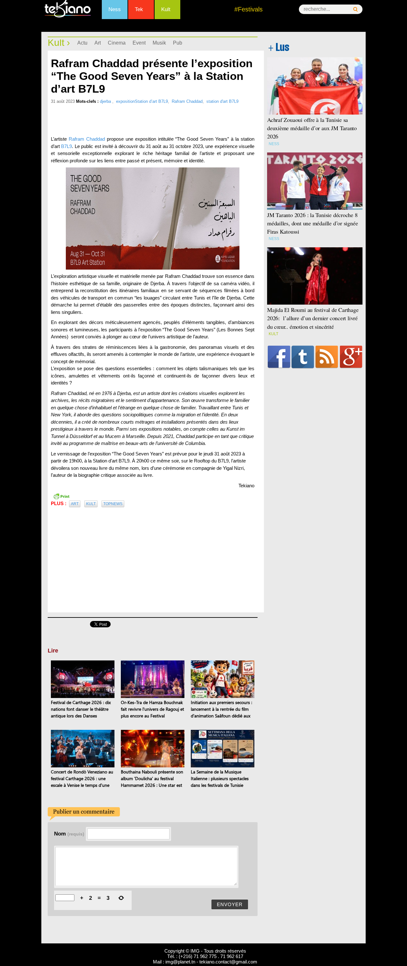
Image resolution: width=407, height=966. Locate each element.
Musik (159, 43)
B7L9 (66, 146)
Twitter (303, 357)
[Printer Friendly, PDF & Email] (61, 495)
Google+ (351, 357)
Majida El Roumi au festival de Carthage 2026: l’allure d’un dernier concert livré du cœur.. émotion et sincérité (313, 318)
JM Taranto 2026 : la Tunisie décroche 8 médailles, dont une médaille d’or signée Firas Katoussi (312, 223)
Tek (139, 9)
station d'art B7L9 (222, 101)
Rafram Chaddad (187, 101)
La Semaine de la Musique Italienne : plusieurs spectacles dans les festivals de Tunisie (220, 778)
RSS (327, 357)
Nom (69, 833)
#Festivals (248, 9)
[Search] (355, 9)
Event (139, 43)
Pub (177, 43)
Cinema (117, 43)
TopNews (112, 504)
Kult (165, 9)
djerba (106, 101)
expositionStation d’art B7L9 (142, 101)
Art (97, 43)
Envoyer (230, 904)
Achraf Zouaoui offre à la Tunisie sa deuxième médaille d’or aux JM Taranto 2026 (312, 128)
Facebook (279, 357)
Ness (114, 9)
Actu (82, 43)
